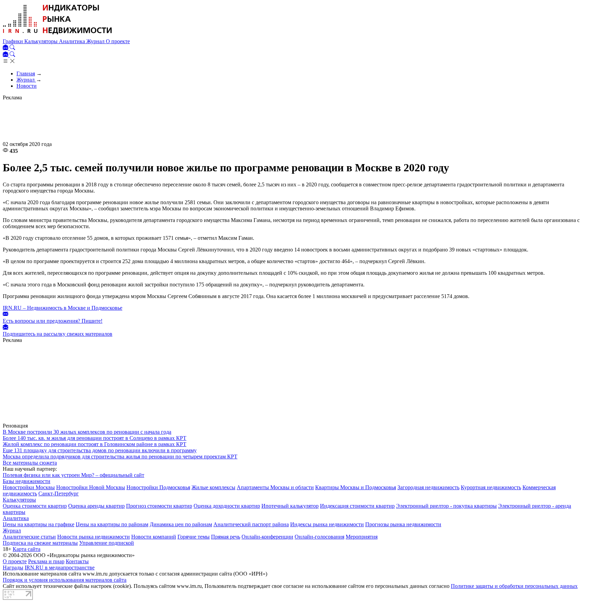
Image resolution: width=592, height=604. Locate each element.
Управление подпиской (106, 543)
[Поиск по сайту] (12, 48)
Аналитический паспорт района (251, 524)
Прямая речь (225, 537)
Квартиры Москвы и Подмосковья (355, 487)
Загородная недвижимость (428, 487)
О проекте (118, 41)
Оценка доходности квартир (227, 506)
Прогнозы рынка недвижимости (403, 524)
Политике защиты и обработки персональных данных (514, 586)
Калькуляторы (41, 41)
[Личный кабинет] (6, 48)
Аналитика (72, 41)
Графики (13, 41)
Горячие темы (193, 537)
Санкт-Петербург (58, 493)
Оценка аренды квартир (96, 506)
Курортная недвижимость (491, 487)
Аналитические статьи (29, 537)
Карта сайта (26, 549)
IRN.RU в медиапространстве (60, 567)
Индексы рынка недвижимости (327, 524)
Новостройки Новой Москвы (90, 487)
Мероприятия (362, 537)
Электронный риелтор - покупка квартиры (446, 506)
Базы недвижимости (26, 481)
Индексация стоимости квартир (357, 506)
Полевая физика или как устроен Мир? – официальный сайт (73, 475)
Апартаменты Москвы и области (275, 487)
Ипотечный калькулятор (290, 506)
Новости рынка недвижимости (93, 537)
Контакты (77, 561)
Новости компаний (153, 537)
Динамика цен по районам (181, 524)
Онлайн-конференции (267, 537)
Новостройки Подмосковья (158, 487)
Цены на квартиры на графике (38, 524)
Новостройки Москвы (29, 487)
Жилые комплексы (213, 487)
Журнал (96, 41)
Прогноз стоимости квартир (159, 506)
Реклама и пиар (46, 561)
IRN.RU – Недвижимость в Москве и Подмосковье (62, 308)
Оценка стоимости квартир (35, 506)
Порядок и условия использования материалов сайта (64, 580)
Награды (13, 567)
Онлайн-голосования (319, 537)
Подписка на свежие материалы (40, 543)
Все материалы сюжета (30, 463)
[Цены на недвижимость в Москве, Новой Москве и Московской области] (57, 35)
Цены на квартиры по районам (112, 524)
